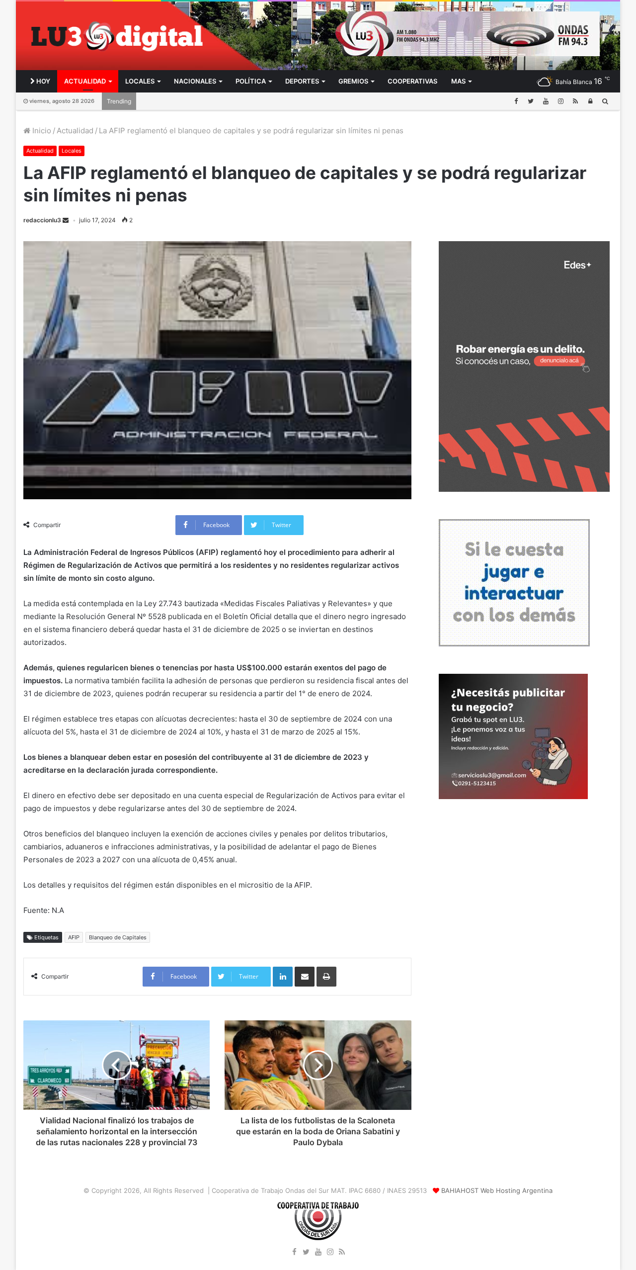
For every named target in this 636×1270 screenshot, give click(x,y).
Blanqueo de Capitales (118, 937)
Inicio (40, 130)
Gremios (353, 81)
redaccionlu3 (42, 220)
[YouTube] (545, 101)
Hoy (42, 81)
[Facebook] (515, 101)
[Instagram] (560, 101)
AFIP (74, 937)
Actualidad (85, 81)
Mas (458, 81)
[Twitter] (530, 101)
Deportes (302, 81)
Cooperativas (412, 81)
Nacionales (195, 81)
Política (251, 81)
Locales (140, 81)
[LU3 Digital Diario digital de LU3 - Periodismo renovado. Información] (116, 36)
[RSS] (575, 101)
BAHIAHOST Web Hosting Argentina (497, 1190)
